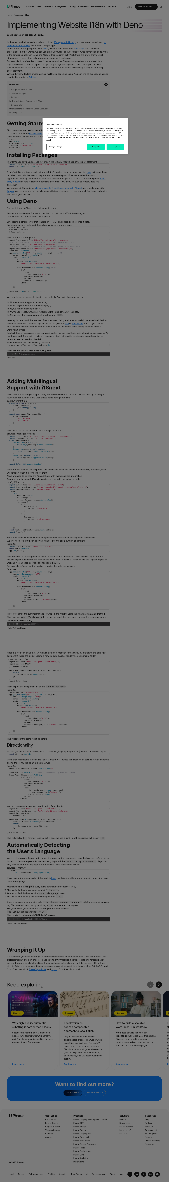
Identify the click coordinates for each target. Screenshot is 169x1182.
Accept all (115, 147)
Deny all (95, 147)
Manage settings (55, 147)
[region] (85, 136)
